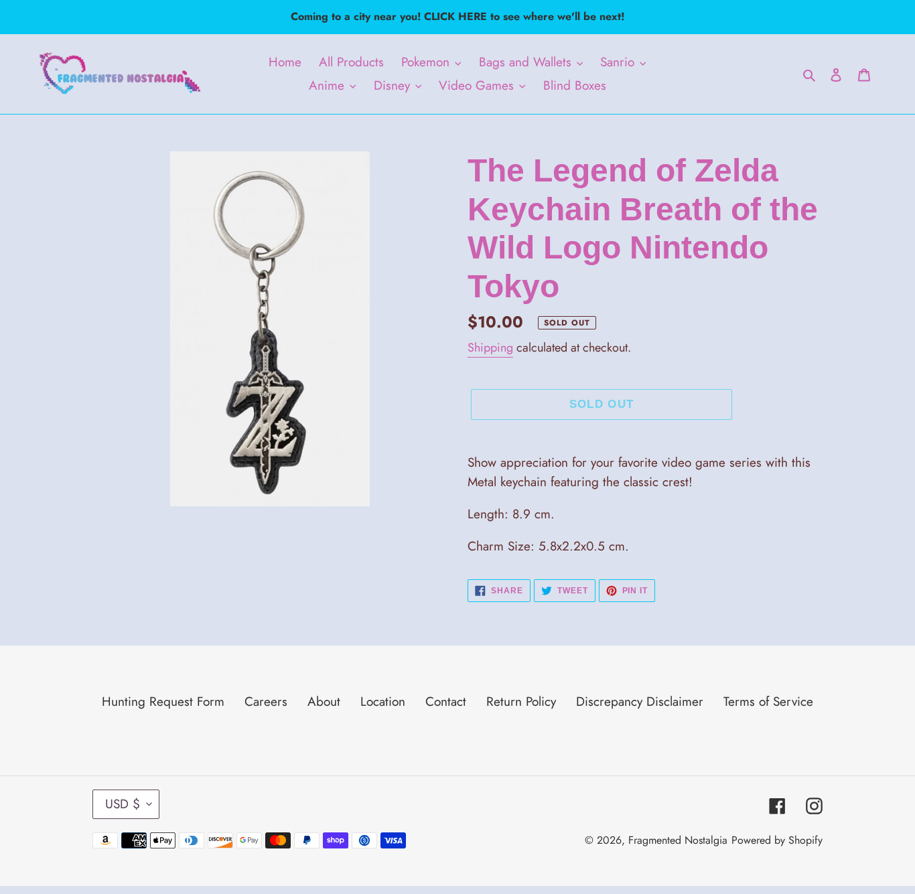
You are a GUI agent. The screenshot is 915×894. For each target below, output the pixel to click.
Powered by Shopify (777, 840)
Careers (265, 701)
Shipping (490, 347)
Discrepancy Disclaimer (639, 701)
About (323, 701)
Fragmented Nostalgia (677, 840)
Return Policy (521, 701)
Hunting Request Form (163, 701)
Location (382, 701)
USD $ (122, 804)
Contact (445, 701)
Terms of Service (768, 701)
